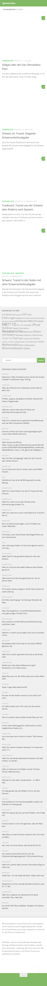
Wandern (36, 338)
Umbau (30, 338)
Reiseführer (28, 332)
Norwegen (27, 325)
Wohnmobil (10, 345)
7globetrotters (8, 3)
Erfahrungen (9, 317)
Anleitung (14, 315)
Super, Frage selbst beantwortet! (14, 687)
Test (15, 338)
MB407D (32, 321)
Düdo (29, 314)
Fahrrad (32, 318)
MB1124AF (20, 325)
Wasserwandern (20, 342)
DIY (25, 314)
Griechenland (40, 318)
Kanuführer (5, 321)
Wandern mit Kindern (8, 342)
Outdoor (7, 328)
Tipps (20, 338)
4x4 (3, 314)
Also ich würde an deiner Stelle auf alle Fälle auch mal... (23, 717)
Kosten (11, 321)
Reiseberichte (12, 331)
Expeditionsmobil (22, 318)
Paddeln (16, 328)
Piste (21, 328)
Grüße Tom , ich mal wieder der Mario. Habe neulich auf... (23, 875)
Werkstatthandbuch (32, 342)
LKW (16, 321)
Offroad (36, 324)
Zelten (27, 348)
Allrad (8, 314)
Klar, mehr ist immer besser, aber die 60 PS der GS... (22, 845)
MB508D (40, 321)
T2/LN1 (5, 338)
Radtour (26, 328)
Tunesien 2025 (7, 61)
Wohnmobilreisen (12, 348)
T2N (10, 338)
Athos (20, 315)
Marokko (23, 321)
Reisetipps (20, 273)
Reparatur (28, 335)
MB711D (9, 324)
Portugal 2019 (8, 201)
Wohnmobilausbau (27, 345)
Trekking (25, 338)
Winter (41, 342)
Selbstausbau (37, 335)
